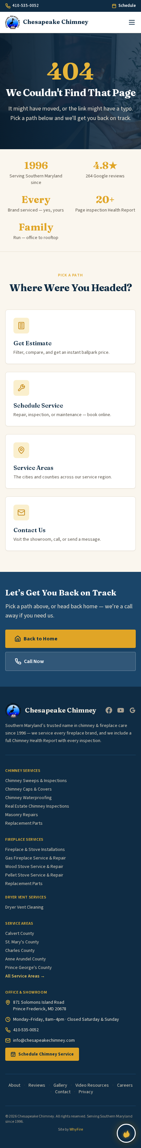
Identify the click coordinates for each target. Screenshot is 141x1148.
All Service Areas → (25, 976)
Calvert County (19, 933)
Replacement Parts (24, 823)
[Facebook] (109, 710)
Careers (125, 1085)
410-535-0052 (25, 6)
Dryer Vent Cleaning (24, 907)
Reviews (37, 1085)
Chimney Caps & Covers (28, 789)
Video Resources (92, 1085)
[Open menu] (131, 22)
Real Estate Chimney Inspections (37, 806)
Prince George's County (28, 967)
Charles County (20, 950)
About (14, 1085)
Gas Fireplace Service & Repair (35, 858)
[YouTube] (120, 710)
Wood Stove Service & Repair (34, 866)
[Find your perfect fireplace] (126, 1133)
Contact (62, 1092)
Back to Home (40, 638)
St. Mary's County (22, 942)
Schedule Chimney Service (46, 1054)
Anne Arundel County (25, 959)
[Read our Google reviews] (132, 710)
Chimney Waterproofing (28, 798)
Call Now (34, 661)
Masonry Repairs (21, 815)
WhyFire (76, 1129)
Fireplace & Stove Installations (35, 849)
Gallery (60, 1085)
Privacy (86, 1092)
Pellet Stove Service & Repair (34, 875)
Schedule (127, 6)
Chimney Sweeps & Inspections (36, 780)
